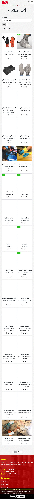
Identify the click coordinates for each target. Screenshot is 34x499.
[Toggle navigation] (32, 2)
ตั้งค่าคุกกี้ (12, 496)
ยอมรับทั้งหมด (20, 496)
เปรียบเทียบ (10, 58)
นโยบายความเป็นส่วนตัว (11, 493)
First (10, 452)
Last (24, 452)
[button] (28, 2)
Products (4, 481)
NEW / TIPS (4, 485)
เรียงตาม (5, 17)
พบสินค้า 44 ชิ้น (6, 29)
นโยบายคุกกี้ (22, 493)
